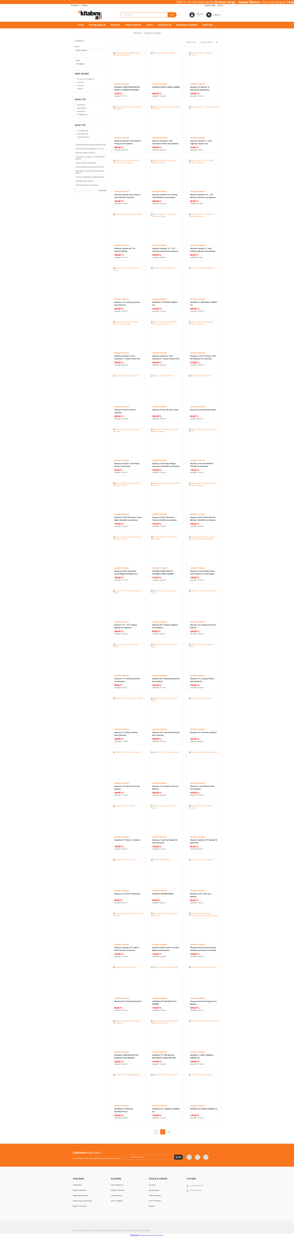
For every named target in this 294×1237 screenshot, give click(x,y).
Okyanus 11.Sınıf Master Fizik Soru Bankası (202, 787)
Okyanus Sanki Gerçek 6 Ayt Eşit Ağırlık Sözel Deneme (165, 948)
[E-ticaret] (146, 1235)
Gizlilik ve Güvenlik (117, 1190)
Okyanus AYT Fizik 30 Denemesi (127, 894)
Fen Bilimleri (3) (82, 114)
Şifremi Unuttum (155, 1195)
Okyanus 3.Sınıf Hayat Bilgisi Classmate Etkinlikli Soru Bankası (166, 464)
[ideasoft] (135, 1235)
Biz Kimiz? (75, 5)
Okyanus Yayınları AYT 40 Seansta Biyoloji (124, 249)
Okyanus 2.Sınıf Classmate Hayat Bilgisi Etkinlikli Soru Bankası (128, 518)
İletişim (85, 5)
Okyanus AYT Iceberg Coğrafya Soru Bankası (165, 626)
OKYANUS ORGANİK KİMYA (162, 894)
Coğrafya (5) (81, 111)
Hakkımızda (77, 1185)
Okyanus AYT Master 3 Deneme (127, 840)
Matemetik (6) (81, 108)
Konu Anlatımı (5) (82, 134)
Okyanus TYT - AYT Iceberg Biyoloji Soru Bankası (125, 626)
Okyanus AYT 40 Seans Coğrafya (203, 732)
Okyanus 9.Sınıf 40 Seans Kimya (203, 410)
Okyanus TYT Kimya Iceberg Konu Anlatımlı (125, 733)
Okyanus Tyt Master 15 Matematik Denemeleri (199, 88)
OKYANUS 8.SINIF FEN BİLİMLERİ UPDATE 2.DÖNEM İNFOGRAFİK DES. (127, 88)
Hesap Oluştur (154, 1190)
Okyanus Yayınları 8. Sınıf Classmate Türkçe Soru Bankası (165, 142)
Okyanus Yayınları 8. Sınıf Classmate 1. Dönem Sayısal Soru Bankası (166, 357)
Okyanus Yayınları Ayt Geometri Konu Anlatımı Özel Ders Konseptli (127, 196)
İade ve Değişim (117, 1201)
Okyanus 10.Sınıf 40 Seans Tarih (165, 410)
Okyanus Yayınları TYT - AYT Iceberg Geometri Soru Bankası (165, 249)
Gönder (179, 1157)
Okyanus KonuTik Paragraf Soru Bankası (203, 1002)
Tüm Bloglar (102, 190)
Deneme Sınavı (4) (83, 137)
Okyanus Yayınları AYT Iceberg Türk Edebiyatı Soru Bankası (164, 196)
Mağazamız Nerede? (80, 1195)
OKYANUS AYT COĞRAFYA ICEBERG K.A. (166, 1110)
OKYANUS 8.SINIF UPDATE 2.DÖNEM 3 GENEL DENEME (163, 572)
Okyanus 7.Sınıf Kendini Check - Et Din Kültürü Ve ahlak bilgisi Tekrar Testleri (203, 572)
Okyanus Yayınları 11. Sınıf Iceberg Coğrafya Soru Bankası (202, 249)
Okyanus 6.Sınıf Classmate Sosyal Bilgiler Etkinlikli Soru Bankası (125, 572)
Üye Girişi (152, 1185)
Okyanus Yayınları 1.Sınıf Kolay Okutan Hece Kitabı (126, 464)
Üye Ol (220, 5)
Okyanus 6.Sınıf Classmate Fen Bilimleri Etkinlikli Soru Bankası (202, 518)
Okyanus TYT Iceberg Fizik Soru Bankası (203, 626)
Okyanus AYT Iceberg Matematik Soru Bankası (166, 680)
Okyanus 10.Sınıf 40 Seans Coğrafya (125, 411)
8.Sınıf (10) (80, 82)
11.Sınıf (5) (80, 86)
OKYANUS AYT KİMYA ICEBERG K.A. (204, 1109)
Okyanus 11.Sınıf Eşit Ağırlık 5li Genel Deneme (164, 841)
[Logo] (90, 14)
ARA (172, 15)
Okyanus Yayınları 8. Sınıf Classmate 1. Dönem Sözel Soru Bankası (127, 357)
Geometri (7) (81, 105)
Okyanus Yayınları (152, 33)
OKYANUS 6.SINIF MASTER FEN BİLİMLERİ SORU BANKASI (126, 1056)
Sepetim (152, 1206)
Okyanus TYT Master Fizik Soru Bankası (127, 787)
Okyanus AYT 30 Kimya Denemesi (128, 1001)
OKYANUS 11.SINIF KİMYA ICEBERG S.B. (203, 303)
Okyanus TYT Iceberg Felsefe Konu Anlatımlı (202, 680)
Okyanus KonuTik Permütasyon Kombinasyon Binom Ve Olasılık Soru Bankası (203, 948)
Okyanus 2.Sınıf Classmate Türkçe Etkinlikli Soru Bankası (164, 518)
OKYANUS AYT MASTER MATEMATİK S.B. (123, 1110)
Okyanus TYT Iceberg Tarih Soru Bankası (165, 787)
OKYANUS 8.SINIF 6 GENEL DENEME (166, 87)
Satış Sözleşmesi (117, 1185)
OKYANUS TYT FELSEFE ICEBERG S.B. (164, 303)
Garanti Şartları (116, 1195)
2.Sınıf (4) (80, 89)
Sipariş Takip (210, 5)
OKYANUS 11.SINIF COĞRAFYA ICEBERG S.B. (201, 1056)
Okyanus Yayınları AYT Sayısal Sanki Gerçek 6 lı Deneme (126, 948)
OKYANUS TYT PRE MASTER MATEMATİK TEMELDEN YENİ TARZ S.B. (164, 1056)
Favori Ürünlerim (155, 1201)
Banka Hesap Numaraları (82, 1201)
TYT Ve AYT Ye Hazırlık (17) (85, 79)
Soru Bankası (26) (82, 131)
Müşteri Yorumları (79, 1206)
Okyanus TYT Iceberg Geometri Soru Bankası (127, 680)
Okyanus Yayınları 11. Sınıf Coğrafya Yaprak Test (201, 142)
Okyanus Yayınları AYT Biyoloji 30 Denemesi (203, 841)
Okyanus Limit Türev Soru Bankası (200, 895)
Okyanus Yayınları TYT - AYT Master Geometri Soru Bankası (202, 196)
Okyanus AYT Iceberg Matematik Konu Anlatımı (166, 733)
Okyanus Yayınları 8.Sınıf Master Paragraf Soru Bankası (127, 142)
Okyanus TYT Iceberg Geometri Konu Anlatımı (127, 303)
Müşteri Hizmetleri (79, 1190)
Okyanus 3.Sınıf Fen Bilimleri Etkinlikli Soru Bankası (201, 464)
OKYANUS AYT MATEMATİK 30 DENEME (164, 1002)
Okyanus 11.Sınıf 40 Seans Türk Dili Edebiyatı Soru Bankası (203, 357)
